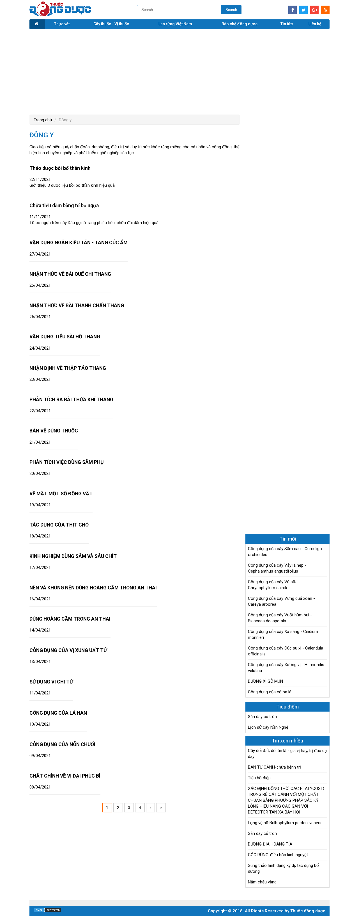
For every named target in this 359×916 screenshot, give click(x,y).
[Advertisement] (179, 71)
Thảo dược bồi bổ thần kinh (60, 168)
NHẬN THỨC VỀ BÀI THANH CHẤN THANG (76, 305)
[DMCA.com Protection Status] (48, 911)
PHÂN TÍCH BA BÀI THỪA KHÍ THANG (71, 399)
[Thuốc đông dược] (60, 14)
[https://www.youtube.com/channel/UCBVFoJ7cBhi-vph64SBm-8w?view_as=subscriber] (325, 10)
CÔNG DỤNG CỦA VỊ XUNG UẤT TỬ (68, 650)
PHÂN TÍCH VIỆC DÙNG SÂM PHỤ (66, 462)
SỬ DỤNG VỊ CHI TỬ (51, 682)
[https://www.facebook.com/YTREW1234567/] (292, 10)
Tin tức (286, 24)
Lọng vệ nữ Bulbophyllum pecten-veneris (285, 822)
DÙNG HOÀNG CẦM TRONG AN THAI (70, 619)
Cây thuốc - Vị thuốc (111, 24)
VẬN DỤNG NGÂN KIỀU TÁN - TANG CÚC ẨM (78, 242)
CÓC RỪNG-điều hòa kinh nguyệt (278, 854)
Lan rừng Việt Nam (175, 24)
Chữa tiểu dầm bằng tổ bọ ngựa (64, 205)
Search (231, 10)
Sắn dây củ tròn (262, 716)
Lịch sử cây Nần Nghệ (268, 727)
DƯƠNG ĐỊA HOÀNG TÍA (270, 844)
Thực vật (62, 24)
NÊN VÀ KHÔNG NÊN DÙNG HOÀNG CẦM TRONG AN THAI (93, 588)
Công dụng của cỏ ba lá (269, 691)
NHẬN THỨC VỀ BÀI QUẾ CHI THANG (70, 274)
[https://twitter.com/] (303, 10)
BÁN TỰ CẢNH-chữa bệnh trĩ (274, 767)
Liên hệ (315, 24)
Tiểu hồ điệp (259, 777)
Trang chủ (43, 119)
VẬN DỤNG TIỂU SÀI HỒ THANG (64, 336)
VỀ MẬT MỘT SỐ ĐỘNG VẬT (61, 493)
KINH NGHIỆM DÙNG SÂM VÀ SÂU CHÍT (73, 556)
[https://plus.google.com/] (314, 10)
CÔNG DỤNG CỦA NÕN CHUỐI (62, 744)
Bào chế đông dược (239, 24)
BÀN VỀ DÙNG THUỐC (53, 431)
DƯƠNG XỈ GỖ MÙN (265, 681)
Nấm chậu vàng (262, 882)
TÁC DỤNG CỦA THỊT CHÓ (59, 525)
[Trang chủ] (37, 24)
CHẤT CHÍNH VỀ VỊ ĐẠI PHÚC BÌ (64, 776)
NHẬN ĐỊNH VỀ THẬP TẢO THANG (67, 368)
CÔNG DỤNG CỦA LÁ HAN (58, 713)
